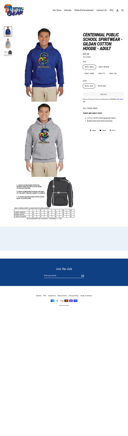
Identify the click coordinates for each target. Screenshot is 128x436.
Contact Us (102, 10)
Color (85, 81)
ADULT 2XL (113, 73)
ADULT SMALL (89, 67)
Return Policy (62, 296)
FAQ (111, 10)
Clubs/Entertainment (84, 10)
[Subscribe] (82, 275)
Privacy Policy (73, 296)
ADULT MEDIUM (104, 67)
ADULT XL (101, 73)
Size (84, 61)
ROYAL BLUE (89, 86)
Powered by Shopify (64, 305)
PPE (44, 296)
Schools (67, 10)
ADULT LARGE (89, 73)
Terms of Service (86, 296)
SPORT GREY (102, 86)
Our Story (57, 10)
